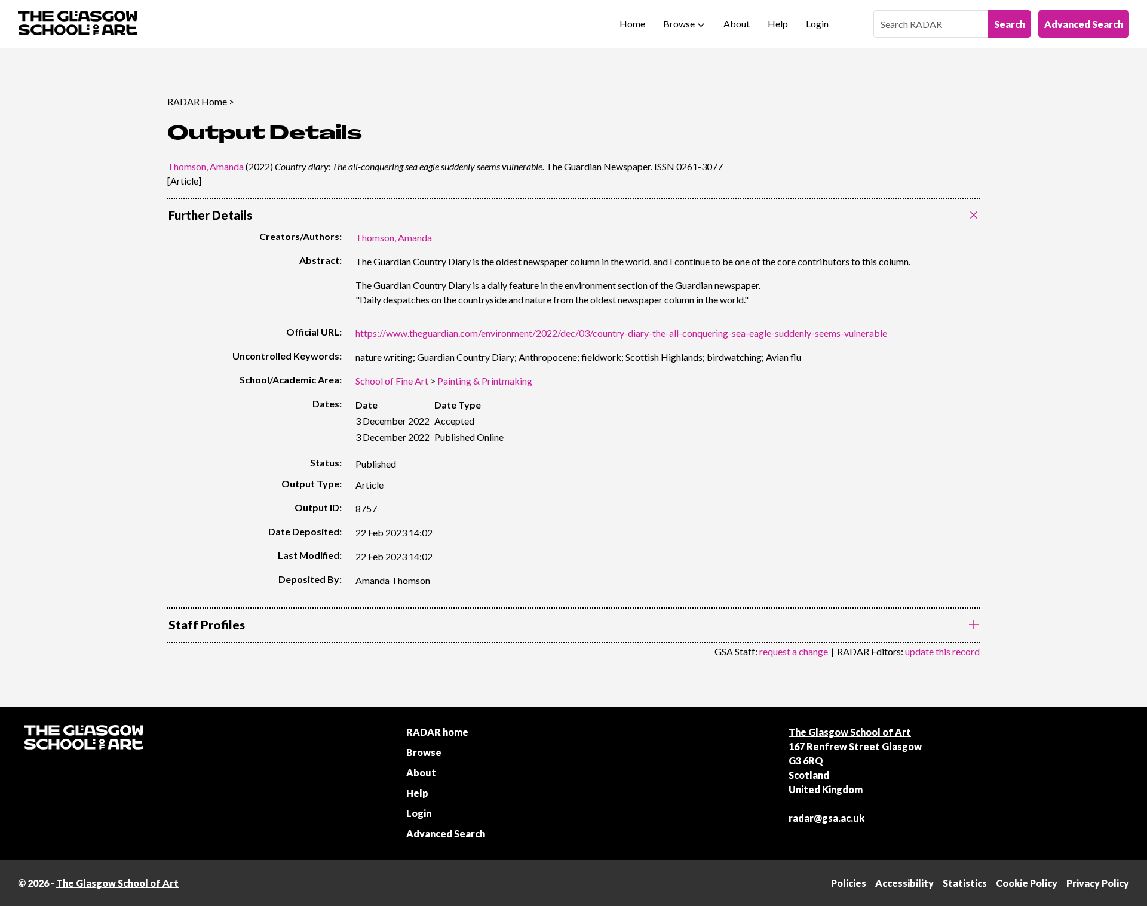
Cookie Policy (1026, 883)
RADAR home (437, 732)
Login (817, 23)
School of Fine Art (391, 380)
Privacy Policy (1097, 883)
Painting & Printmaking (484, 380)
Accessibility (904, 883)
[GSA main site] (77, 24)
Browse (679, 23)
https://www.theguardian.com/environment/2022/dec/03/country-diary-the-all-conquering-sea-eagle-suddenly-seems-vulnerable (621, 333)
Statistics (965, 883)
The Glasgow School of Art (850, 732)
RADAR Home (197, 101)
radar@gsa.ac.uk (826, 818)
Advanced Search (1083, 24)
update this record (942, 651)
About (736, 23)
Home (632, 23)
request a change (793, 651)
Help (778, 23)
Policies (848, 883)
